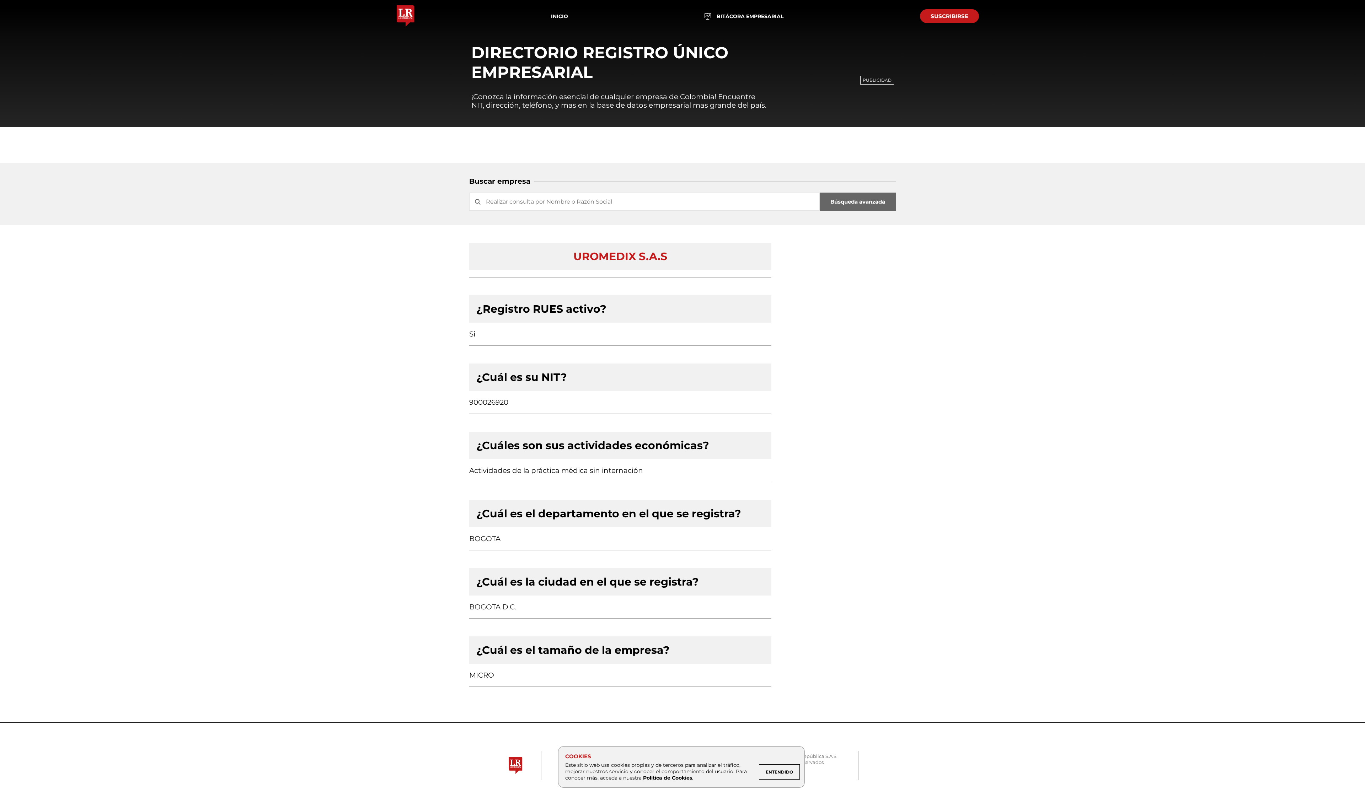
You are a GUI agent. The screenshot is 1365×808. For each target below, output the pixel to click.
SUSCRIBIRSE (949, 16)
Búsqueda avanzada (857, 201)
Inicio (559, 16)
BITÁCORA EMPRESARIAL (750, 16)
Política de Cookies (667, 778)
